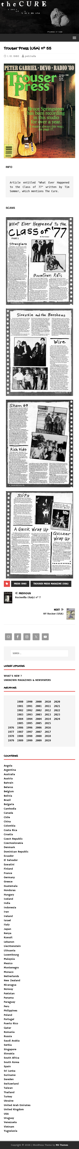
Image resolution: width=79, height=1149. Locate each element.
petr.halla (30, 56)
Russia (8, 1036)
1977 (11, 731)
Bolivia (8, 796)
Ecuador (9, 856)
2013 (48, 714)
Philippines (10, 1010)
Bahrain (8, 783)
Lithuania (9, 950)
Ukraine (8, 1101)
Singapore (10, 1049)
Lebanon (9, 942)
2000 (38, 701)
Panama (9, 997)
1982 (20, 710)
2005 (38, 723)
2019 (48, 740)
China (7, 821)
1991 (29, 706)
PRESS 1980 (20, 583)
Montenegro (11, 967)
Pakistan (9, 993)
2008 (38, 736)
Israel (7, 920)
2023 (57, 714)
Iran (6, 912)
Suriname (10, 1075)
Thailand (9, 1092)
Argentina (10, 770)
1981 (20, 706)
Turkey (8, 1096)
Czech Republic (13, 839)
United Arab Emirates (17, 1105)
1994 (29, 718)
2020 (57, 701)
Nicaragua (10, 985)
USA (6, 1114)
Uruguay (9, 1118)
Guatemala (10, 886)
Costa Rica (10, 830)
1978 (11, 736)
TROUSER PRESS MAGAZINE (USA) (50, 583)
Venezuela (10, 1122)
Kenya (7, 933)
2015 (48, 723)
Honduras (10, 890)
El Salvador (11, 860)
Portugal (9, 1019)
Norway (8, 989)
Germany (9, 877)
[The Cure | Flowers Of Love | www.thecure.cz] (39, 31)
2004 (38, 718)
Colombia (9, 826)
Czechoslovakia (13, 843)
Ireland (8, 916)
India (7, 903)
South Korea (11, 1062)
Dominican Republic (16, 851)
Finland (8, 869)
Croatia (8, 834)
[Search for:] (39, 653)
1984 (20, 718)
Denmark (9, 847)
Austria (8, 778)
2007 (38, 731)
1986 (20, 727)
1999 (29, 740)
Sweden (9, 1079)
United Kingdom (14, 1109)
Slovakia (9, 1053)
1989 (20, 740)
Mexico (8, 963)
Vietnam (9, 1126)
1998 (29, 736)
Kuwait (8, 937)
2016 (48, 727)
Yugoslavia (10, 1131)
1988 (20, 736)
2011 (48, 706)
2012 (48, 710)
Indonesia (10, 907)
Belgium (9, 791)
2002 (38, 710)
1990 (29, 701)
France (8, 873)
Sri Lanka (9, 1071)
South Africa (11, 1058)
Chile (7, 817)
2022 (57, 710)
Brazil (7, 800)
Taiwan (8, 1088)
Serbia (8, 1045)
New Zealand (12, 980)
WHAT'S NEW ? (13, 676)
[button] (73, 37)
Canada (8, 813)
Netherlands (11, 976)
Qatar (7, 1028)
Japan (7, 929)
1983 (20, 714)
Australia (9, 774)
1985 (20, 723)
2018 (48, 736)
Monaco (8, 972)
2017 (48, 731)
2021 (57, 706)
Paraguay (9, 1002)
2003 (38, 714)
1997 (29, 731)
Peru (6, 1006)
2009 (38, 740)
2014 (48, 718)
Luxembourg (11, 955)
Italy (7, 924)
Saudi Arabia (12, 1040)
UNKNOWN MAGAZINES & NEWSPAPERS (27, 680)
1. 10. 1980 (13, 56)
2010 (48, 701)
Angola (8, 765)
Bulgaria (9, 804)
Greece (8, 881)
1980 (20, 701)
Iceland (8, 899)
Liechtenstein (12, 946)
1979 (11, 740)
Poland (8, 1015)
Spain (7, 1066)
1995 (29, 723)
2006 (38, 727)
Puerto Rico (11, 1023)
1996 (29, 727)
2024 (57, 718)
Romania (9, 1032)
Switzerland (11, 1083)
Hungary (9, 894)
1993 (29, 714)
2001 (38, 706)
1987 (20, 731)
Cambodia (10, 808)
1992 (29, 710)
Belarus (8, 787)
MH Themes (62, 1145)
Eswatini (9, 864)
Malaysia (9, 959)
